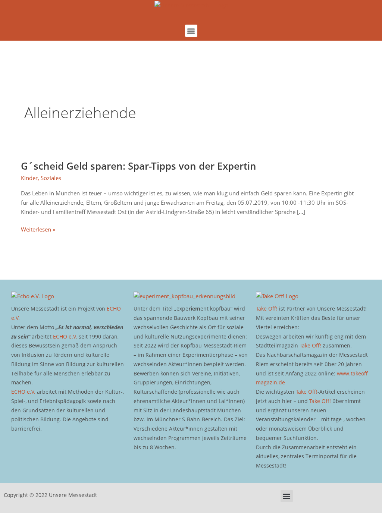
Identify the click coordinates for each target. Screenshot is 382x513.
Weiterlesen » (38, 229)
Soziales (51, 178)
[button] (191, 31)
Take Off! (267, 308)
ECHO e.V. (65, 336)
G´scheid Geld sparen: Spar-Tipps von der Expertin (138, 166)
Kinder (29, 178)
